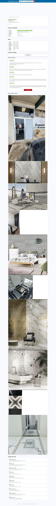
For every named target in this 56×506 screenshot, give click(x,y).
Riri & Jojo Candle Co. (12, 497)
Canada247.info (13, 1)
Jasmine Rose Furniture (12, 493)
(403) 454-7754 (19, 34)
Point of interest (26, 30)
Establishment (30, 30)
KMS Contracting (11, 463)
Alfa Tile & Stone (11, 484)
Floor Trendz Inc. (11, 472)
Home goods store (19, 30)
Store (23, 30)
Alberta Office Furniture (12, 459)
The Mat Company (11, 480)
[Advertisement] (28, 9)
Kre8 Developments (11, 476)
